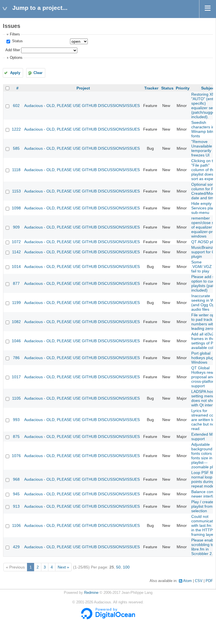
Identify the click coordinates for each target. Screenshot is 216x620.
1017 (16, 377)
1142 (16, 252)
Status (17, 41)
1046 (16, 341)
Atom (187, 581)
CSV (198, 581)
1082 (16, 321)
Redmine (91, 593)
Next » (63, 567)
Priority (183, 88)
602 (16, 105)
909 (16, 227)
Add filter (12, 50)
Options (16, 58)
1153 (16, 191)
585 (16, 148)
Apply (15, 73)
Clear (37, 73)
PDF (209, 581)
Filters (15, 34)
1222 (16, 129)
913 (16, 506)
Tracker (151, 88)
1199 (16, 302)
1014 (16, 266)
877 (16, 283)
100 (126, 567)
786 (16, 357)
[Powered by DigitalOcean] (108, 618)
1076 (16, 455)
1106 (16, 525)
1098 (16, 208)
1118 (16, 169)
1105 (16, 398)
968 (16, 479)
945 (16, 494)
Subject (208, 88)
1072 (16, 242)
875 (16, 436)
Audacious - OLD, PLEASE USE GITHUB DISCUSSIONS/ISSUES (82, 105)
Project (83, 88)
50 (118, 567)
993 (16, 419)
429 (16, 547)
